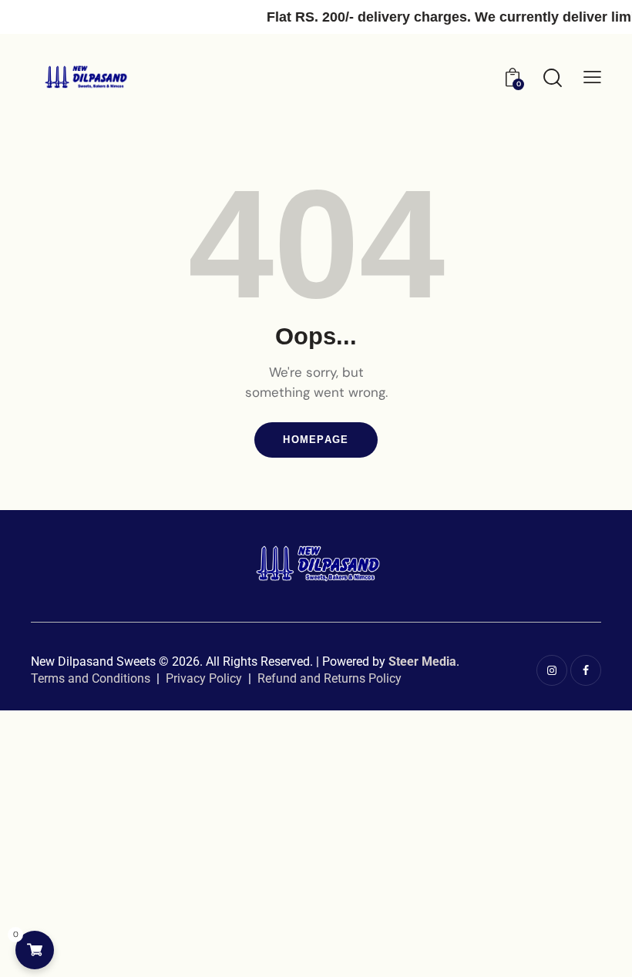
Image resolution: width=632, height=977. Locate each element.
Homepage (315, 439)
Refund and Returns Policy (329, 678)
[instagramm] (551, 670)
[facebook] (585, 670)
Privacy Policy (204, 678)
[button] (592, 76)
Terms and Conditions (90, 678)
